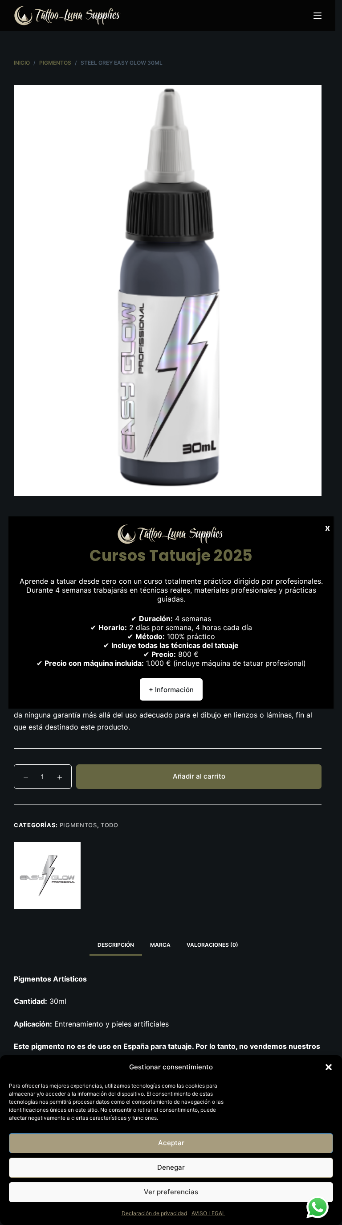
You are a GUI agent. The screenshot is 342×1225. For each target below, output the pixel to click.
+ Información (171, 689)
